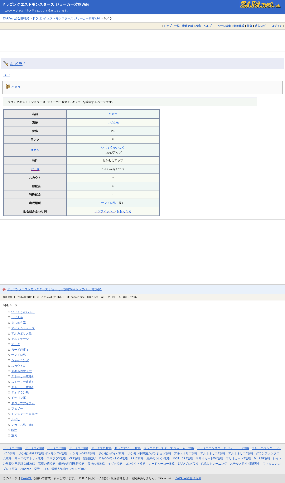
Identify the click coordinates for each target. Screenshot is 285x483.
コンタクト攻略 (135, 463)
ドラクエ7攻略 (34, 448)
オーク (15, 344)
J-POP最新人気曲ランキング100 (64, 468)
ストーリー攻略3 (22, 381)
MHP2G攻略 (262, 458)
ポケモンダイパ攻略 (111, 453)
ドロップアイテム (23, 403)
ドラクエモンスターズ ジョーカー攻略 (169, 448)
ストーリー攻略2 (22, 376)
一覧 (177, 25)
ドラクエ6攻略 (12, 448)
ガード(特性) (19, 349)
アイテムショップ (23, 328)
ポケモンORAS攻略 (82, 453)
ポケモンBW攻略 (56, 453)
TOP (6, 75)
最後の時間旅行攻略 (71, 463)
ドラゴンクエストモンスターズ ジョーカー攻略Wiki (45, 4)
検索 (198, 25)
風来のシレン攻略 (158, 458)
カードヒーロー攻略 (162, 463)
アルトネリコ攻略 (185, 453)
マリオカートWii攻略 (209, 458)
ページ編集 (224, 25)
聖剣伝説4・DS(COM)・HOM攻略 (105, 458)
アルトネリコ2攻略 (212, 453)
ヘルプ (207, 25)
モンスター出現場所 (24, 414)
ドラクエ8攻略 (56, 448)
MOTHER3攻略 (183, 458)
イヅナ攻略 (115, 463)
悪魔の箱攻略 (46, 463)
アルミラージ (20, 338)
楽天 (37, 468)
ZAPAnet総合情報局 (16, 18)
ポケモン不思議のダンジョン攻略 (149, 453)
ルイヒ (15, 419)
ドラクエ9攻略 (78, 448)
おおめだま (124, 211)
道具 (14, 435)
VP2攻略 (74, 458)
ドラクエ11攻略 (101, 448)
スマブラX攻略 (56, 458)
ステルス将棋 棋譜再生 (245, 463)
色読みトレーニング (214, 463)
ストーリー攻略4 (22, 387)
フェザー (17, 408)
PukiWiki (26, 478)
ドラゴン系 (18, 397)
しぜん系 (113, 122)
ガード (35, 169)
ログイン (276, 25)
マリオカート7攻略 (238, 458)
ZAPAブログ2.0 (188, 463)
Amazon (25, 468)
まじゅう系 (18, 322)
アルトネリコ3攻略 (240, 453)
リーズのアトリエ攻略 (29, 458)
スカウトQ (18, 365)
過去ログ (260, 25)
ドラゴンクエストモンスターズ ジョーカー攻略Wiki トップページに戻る (54, 289)
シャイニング (20, 360)
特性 (14, 430)
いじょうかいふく (113, 147)
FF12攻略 (137, 458)
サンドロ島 (108, 202)
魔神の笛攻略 (96, 463)
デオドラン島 (20, 392)
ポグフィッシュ (105, 211)
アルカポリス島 (21, 333)
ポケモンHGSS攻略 (31, 453)
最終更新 (187, 25)
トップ (168, 25)
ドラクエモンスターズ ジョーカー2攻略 (223, 448)
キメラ (16, 63)
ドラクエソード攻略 (127, 448)
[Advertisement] (142, 40)
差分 (249, 25)
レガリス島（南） (23, 424)
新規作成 (238, 25)
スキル (35, 150)
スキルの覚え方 (21, 371)
